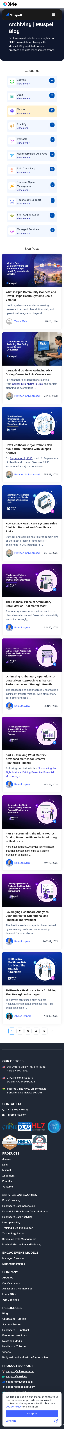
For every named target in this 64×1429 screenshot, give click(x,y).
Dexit (5, 1164)
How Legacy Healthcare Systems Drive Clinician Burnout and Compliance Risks (31, 527)
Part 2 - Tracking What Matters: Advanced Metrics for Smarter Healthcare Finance (26, 759)
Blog (5, 1313)
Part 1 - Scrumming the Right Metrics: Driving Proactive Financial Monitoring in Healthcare (31, 837)
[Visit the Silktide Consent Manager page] (56, 1421)
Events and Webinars (14, 1335)
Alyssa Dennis (22, 1015)
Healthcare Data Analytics (17, 1216)
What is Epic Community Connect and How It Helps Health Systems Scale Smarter (31, 296)
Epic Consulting (11, 1200)
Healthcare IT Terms (14, 1346)
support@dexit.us (16, 1376)
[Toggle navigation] (58, 4)
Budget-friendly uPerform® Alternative (25, 1357)
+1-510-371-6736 (18, 1109)
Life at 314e (9, 1294)
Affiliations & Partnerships (17, 1288)
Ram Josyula (22, 627)
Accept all (32, 1413)
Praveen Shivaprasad (27, 395)
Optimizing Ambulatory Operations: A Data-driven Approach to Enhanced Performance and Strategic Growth (30, 680)
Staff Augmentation (13, 1263)
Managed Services (13, 1258)
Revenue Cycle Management (19, 1239)
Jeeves (6, 1159)
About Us (7, 1277)
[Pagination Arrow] (52, 1031)
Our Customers (11, 1283)
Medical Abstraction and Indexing (21, 1244)
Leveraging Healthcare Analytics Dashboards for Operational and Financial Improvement (27, 915)
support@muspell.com (19, 1381)
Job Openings (10, 1299)
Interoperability (11, 1222)
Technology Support (14, 1233)
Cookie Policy (14, 1406)
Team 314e (20, 321)
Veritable (7, 1186)
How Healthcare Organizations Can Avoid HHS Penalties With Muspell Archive (29, 449)
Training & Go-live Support (17, 1227)
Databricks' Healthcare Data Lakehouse (25, 1211)
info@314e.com (17, 1114)
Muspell (6, 1170)
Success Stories (11, 1324)
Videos (6, 1352)
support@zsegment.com (20, 1386)
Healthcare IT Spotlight (15, 1330)
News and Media (12, 1341)
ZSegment (8, 1175)
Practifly (7, 1181)
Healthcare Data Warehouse (18, 1205)
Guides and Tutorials (14, 1318)
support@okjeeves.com (20, 1371)
